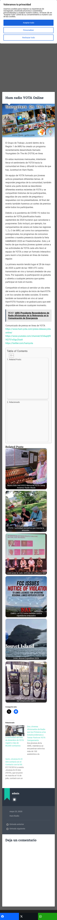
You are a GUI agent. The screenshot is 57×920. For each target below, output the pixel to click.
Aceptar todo (28, 23)
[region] (28, 21)
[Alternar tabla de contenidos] (28, 355)
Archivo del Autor (14, 799)
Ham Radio (14, 816)
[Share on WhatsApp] (47, 916)
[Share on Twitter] (28, 916)
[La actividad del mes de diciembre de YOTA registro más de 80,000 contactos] (14, 730)
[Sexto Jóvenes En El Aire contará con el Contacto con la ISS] (16, 769)
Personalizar (28, 30)
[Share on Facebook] (9, 916)
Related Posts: (15, 359)
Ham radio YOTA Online (24, 97)
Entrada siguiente (17, 829)
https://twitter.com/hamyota (19, 343)
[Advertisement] (28, 58)
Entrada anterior (17, 824)
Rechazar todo (28, 37)
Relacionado (14, 402)
